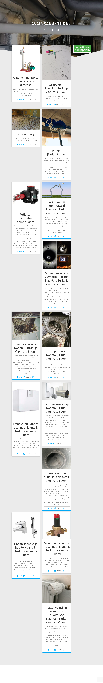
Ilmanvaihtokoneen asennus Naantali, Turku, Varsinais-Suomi (26, 429)
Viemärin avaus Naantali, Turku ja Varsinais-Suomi (25, 347)
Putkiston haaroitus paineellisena (26, 218)
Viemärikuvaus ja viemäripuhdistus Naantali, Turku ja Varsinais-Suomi (56, 278)
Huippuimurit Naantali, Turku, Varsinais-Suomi (56, 355)
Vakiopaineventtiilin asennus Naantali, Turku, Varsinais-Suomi (57, 548)
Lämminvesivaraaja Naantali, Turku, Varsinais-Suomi (57, 408)
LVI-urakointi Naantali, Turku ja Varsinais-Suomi (56, 88)
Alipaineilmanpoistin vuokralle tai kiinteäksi (26, 81)
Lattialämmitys (26, 134)
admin (20, 99)
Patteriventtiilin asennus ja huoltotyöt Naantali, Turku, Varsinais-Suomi (56, 615)
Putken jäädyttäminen (56, 152)
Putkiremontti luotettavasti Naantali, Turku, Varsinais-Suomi (56, 207)
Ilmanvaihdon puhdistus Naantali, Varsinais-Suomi (57, 477)
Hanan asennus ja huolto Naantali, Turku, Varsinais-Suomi (26, 549)
